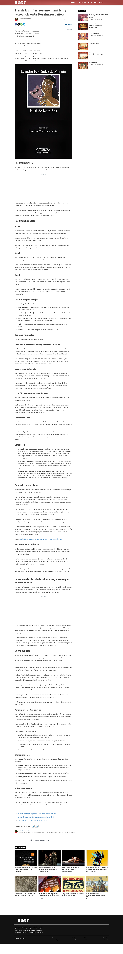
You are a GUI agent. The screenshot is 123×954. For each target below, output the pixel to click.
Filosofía (101, 2)
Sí (33, 826)
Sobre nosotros (89, 940)
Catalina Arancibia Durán (23, 830)
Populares (58, 940)
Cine (95, 2)
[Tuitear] (18, 24)
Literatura (72, 2)
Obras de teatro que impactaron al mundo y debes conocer (37, 814)
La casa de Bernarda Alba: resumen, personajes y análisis (36, 817)
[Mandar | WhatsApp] (21, 24)
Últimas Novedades (56, 938)
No (37, 826)
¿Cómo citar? (105, 938)
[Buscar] (106, 2)
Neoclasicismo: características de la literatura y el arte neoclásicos (40, 539)
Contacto (74, 938)
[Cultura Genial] (20, 2)
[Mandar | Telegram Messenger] (24, 24)
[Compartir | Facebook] (16, 24)
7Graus (23, 938)
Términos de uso (88, 938)
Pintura (90, 2)
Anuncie (106, 940)
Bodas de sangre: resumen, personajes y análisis (33, 820)
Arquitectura (81, 2)
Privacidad (74, 940)
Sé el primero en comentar (40, 840)
